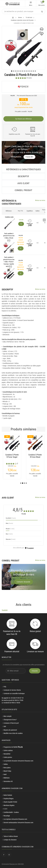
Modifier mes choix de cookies (13, 733)
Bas (9, 534)
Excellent (11, 518)
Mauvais (10, 539)
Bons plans (7, 768)
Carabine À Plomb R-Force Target (12, 456)
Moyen (10, 529)
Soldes (6, 764)
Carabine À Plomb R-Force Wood (35, 456)
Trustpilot (5, 610)
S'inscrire (35, 671)
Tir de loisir (29, 17)
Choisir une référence (24, 119)
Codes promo (8, 757)
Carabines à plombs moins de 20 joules (22, 20)
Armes (20, 17)
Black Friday (7, 771)
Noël (5, 774)
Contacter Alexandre (23, 582)
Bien (9, 523)
